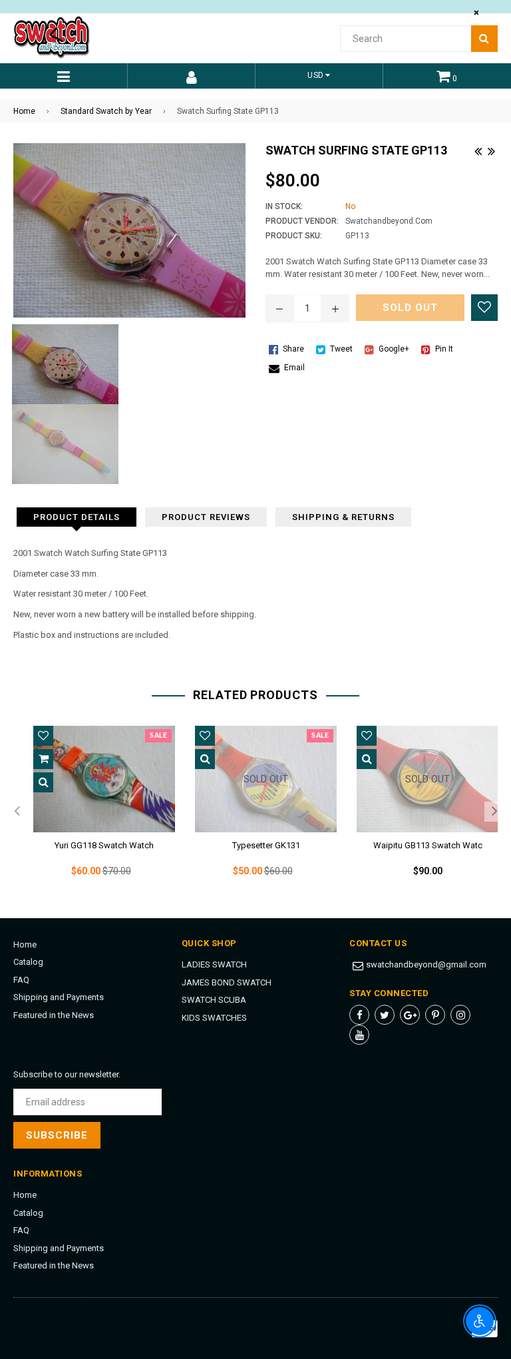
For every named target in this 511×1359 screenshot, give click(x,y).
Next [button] (494, 812)
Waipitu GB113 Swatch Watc (427, 845)
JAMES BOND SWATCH (226, 982)
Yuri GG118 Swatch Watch (104, 845)
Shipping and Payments (58, 997)
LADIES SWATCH (214, 964)
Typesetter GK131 (266, 845)
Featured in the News (53, 1015)
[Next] (491, 149)
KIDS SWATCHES (214, 1018)
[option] (94, 812)
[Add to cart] (43, 759)
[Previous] (477, 149)
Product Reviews (206, 517)
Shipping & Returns (343, 517)
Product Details (76, 517)
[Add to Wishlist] (484, 307)
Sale (158, 736)
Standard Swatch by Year (106, 111)
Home (24, 111)
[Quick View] (43, 782)
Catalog (28, 962)
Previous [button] (17, 812)
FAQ (21, 980)
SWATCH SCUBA (214, 1000)
